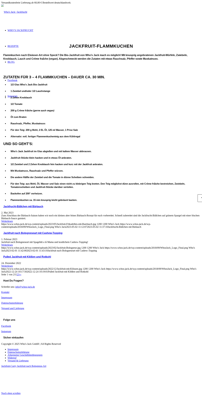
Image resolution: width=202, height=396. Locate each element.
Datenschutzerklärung (12, 303)
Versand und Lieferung (12, 308)
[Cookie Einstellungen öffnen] (25, 390)
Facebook (6, 326)
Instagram (6, 331)
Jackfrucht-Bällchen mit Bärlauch (23, 206)
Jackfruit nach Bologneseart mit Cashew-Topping (32, 233)
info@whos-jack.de (25, 286)
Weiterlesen (7, 221)
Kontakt (5, 292)
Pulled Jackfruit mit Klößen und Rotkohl (27, 256)
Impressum (6, 297)
